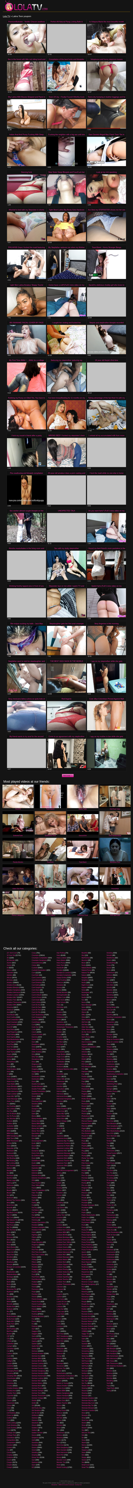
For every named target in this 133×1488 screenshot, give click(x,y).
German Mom (36, 1386)
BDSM (9, 1143)
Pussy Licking (86, 1237)
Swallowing (111, 1071)
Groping (34, 1455)
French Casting (37, 1304)
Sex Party (85, 1378)
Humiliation (61, 1062)
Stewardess (111, 1022)
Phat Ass (85, 1111)
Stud (108, 1054)
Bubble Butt (11, 1306)
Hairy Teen (60, 965)
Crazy (34, 953)
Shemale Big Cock (88, 1403)
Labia (59, 1198)
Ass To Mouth (11, 1114)
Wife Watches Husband (115, 1366)
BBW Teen (10, 1138)
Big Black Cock (12, 1212)
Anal (8, 1012)
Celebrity (10, 1366)
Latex (59, 1210)
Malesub (60, 1353)
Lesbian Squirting (63, 1277)
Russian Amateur (88, 1314)
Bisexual (10, 1237)
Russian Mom (86, 1324)
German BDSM (37, 1361)
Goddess (35, 1428)
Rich (83, 1287)
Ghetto (34, 1400)
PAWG (84, 1059)
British (9, 1302)
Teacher (109, 1114)
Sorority (109, 987)
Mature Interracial (63, 1398)
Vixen (109, 1302)
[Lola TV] (29, 6)
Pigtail (84, 1128)
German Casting (37, 1363)
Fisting (34, 1259)
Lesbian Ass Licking (64, 1230)
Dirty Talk (35, 1057)
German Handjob (38, 1373)
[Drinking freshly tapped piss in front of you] (26, 603)
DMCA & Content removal (66, 1484)
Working (109, 1373)
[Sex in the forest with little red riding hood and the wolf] (26, 76)
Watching (110, 1316)
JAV (58, 1123)
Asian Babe (11, 1084)
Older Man (85, 1027)
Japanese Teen (62, 1163)
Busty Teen (11, 1324)
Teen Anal (110, 1121)
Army (8, 1071)
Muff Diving (85, 958)
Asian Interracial (12, 1091)
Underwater (111, 1255)
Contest (9, 1447)
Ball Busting (11, 1158)
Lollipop (59, 1306)
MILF (58, 1331)
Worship (109, 1378)
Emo (33, 1138)
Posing (84, 1183)
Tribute (109, 1222)
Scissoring (85, 1348)
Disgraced (35, 1064)
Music (84, 963)
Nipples (84, 987)
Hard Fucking (61, 980)
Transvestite (111, 1217)
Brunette (10, 1304)
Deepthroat (36, 1044)
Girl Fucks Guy (37, 1408)
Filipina (34, 1237)
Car (8, 1351)
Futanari (35, 1326)
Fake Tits (35, 1193)
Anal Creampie (12, 1022)
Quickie (84, 1255)
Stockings (110, 1024)
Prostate (84, 1203)
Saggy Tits (85, 1334)
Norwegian (85, 992)
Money (59, 1457)
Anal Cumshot (12, 1024)
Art (8, 1074)
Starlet (109, 1020)
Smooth (109, 955)
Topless (109, 1198)
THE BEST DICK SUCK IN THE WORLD (66, 661)
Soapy (109, 965)
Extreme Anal (36, 1175)
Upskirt (109, 1269)
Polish (84, 1168)
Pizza (83, 1141)
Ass (8, 1104)
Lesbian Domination (64, 1240)
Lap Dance (60, 1208)
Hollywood (60, 1017)
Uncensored (111, 1252)
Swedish (110, 1076)
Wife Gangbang (112, 1351)
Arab (8, 1067)
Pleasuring (85, 1148)
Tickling (109, 1156)
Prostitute (85, 1208)
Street (109, 1044)
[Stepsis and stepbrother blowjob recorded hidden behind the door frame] (106, 339)
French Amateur (37, 1299)
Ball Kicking (11, 1161)
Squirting (110, 1015)
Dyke (33, 1114)
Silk (83, 1435)
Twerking (110, 1242)
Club (8, 1420)
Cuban (34, 965)
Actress (9, 970)
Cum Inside (36, 1000)
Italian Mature (61, 1116)
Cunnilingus (36, 1022)
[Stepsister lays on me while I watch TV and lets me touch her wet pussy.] (66, 603)
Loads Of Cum (62, 1302)
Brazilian (10, 1297)
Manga (59, 1356)
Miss (58, 1430)
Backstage (10, 1156)
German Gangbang (38, 1371)
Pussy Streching (87, 1247)
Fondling (35, 1272)
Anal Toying (11, 1052)
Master (59, 1371)
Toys (108, 1203)
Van (108, 1284)
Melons (59, 1405)
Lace (58, 1200)
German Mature (37, 1383)
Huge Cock (61, 1057)
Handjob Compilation (64, 975)
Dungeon (35, 1109)
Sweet (109, 1079)
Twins (109, 1245)
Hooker (59, 1029)
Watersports (111, 1319)
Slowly (84, 1460)
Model (59, 1440)
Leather (59, 1220)
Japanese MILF (62, 1151)
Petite (84, 1109)
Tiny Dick (110, 1170)
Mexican (60, 1413)
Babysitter (10, 1148)
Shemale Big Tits (88, 1405)
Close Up (10, 1415)
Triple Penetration (113, 1232)
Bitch (8, 1240)
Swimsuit (110, 1086)
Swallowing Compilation (115, 1074)
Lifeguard (60, 1289)
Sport (108, 1005)
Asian (9, 1076)
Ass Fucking (11, 1106)
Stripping (110, 1049)
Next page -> (67, 775)
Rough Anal (86, 1304)
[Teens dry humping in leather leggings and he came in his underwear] (106, 113)
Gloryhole (35, 1423)
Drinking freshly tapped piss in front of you (26, 586)
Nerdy (84, 982)
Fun (33, 1319)
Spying (109, 1012)
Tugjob (109, 1237)
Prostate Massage (88, 1205)
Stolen (109, 1027)
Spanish (109, 992)
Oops (83, 1034)
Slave (84, 1452)
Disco (34, 1062)
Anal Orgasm (11, 1042)
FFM (33, 1180)
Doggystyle (36, 1071)
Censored (10, 1368)
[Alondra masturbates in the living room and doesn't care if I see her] (26, 565)
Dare (33, 1042)
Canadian (10, 1348)
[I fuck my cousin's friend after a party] (26, 452)
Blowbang (10, 1262)
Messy (59, 1408)
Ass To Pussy (11, 1116)
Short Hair (85, 1420)
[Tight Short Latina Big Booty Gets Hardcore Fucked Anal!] (66, 226)
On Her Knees (87, 1032)
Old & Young (86, 1020)
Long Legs (60, 1311)
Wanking (110, 1314)
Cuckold (35, 968)
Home (59, 1020)
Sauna (84, 1341)
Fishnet (34, 1257)
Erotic (34, 1143)
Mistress (59, 1435)
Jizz (58, 1175)
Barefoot (10, 1178)
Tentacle (109, 1141)
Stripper (109, 1047)
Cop (8, 1450)
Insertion (60, 1086)
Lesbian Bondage (63, 1237)
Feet (33, 1215)
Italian (59, 1106)
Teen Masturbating (113, 1131)
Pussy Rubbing (87, 1245)
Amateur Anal (11, 985)
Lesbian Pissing (62, 1269)
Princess (85, 1193)
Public (84, 1212)
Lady (58, 1205)
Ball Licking (11, 1163)
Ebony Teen (36, 1131)
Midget (59, 1415)
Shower (84, 1428)
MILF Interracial (62, 1339)
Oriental (84, 1052)
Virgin (109, 1297)
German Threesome (39, 1395)
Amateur (10, 982)
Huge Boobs (61, 1054)
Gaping (34, 1341)
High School (61, 1002)
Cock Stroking (12, 1425)
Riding (84, 1289)
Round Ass (85, 1306)
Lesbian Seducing (63, 1272)
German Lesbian (38, 1378)
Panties (84, 1076)
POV (83, 1062)
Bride (9, 1299)
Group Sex (35, 1457)
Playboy (84, 1143)
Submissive (111, 1064)
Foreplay (35, 1284)
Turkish (109, 1240)
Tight (108, 1161)
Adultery (10, 975)
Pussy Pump (86, 1242)
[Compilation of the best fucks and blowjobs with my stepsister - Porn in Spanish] (66, 76)
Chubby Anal (11, 1391)
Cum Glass (35, 990)
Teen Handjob (112, 1128)
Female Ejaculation (38, 1222)
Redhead (85, 1267)
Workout (109, 1376)
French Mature (37, 1306)
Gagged (34, 1331)
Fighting (34, 1235)
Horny (59, 1034)
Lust (58, 1329)
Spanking (110, 995)
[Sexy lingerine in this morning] (106, 640)
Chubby (9, 1386)
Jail (58, 1133)
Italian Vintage (62, 1121)
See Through (86, 1358)
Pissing (84, 1138)
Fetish (34, 1232)
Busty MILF (11, 1321)
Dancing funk (26, 172)
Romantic (85, 1299)
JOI (58, 1126)
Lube (58, 1321)
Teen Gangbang (112, 1126)
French (34, 1297)
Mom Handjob (62, 1450)
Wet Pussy (110, 1334)
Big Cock (10, 1217)
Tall (108, 1101)
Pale (83, 1074)
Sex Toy (84, 1383)
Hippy (59, 1005)
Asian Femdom (12, 1089)
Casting (9, 1358)
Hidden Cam (61, 997)
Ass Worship (11, 1118)
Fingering (35, 1245)
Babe (9, 1146)
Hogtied (59, 1012)
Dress (34, 1099)
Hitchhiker (60, 1007)
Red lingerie (66, 699)
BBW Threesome (13, 1141)
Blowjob (9, 1264)
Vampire (109, 1282)
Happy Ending (62, 978)
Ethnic (34, 1148)
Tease (109, 1116)
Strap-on (110, 1037)
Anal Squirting (12, 1049)
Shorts (84, 1423)
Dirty (33, 1054)
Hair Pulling (61, 953)
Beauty (9, 1190)
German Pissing (37, 1388)
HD (33, 1467)
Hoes (58, 1010)
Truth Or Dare (111, 1235)
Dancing (35, 1037)
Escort (34, 1146)
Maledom (60, 1351)
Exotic (34, 1163)
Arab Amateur (11, 1069)
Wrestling (110, 1381)
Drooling (35, 1104)
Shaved (84, 1391)
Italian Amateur (62, 1109)
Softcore (109, 975)
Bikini (9, 1232)
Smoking (110, 953)
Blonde (9, 1259)
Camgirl (9, 1346)
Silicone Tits (86, 1433)
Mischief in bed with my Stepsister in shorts (26, 210)
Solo (108, 980)
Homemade (61, 1024)
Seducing (85, 1356)
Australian (10, 1126)
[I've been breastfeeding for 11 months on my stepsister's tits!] (66, 414)
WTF (108, 1309)
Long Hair (60, 1309)
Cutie (33, 1029)
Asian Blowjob (12, 1086)
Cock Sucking (11, 1428)
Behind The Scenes (14, 1200)
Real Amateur (86, 1259)
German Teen (36, 1393)
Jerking (59, 1173)
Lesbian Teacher (62, 1279)
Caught (9, 1363)
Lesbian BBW (61, 1232)
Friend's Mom (36, 1311)
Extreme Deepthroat (39, 1178)
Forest (34, 1287)
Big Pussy (10, 1225)
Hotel (58, 1047)
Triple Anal (110, 1230)
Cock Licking (11, 1423)
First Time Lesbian (38, 1255)
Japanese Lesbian (63, 1148)
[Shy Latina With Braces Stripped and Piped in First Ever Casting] (26, 113)
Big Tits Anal (11, 1230)
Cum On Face (36, 1007)
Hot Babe (60, 1039)
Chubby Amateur (13, 1388)
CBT (8, 1336)
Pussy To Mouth (87, 1250)
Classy (9, 1405)
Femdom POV (37, 1230)
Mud (83, 955)
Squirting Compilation (114, 1017)
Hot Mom (60, 1042)
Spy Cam (110, 1010)
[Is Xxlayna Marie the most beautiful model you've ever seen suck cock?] (106, 38)
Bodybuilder (11, 1272)
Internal (59, 1091)
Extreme (35, 1173)
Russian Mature (87, 1321)
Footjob (34, 1282)
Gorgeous (35, 1438)
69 (8, 968)
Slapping (85, 1450)
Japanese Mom (62, 1158)
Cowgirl (9, 1467)
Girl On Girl (35, 1413)
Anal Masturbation (13, 1039)
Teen (108, 1118)
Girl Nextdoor (36, 1410)
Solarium (110, 978)
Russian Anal (86, 1316)
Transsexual (111, 1215)
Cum (33, 973)
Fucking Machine (38, 1316)
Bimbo (9, 1235)
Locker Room (61, 1304)
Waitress (110, 1311)
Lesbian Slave (62, 1274)
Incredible (60, 1074)
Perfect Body (86, 1099)
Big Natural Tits (12, 1220)
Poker (84, 1161)
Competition (11, 1440)
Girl (33, 1405)
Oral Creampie (87, 1042)
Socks (109, 970)
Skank (84, 1442)
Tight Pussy (111, 1163)
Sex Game (85, 1376)
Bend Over (10, 1205)
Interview (60, 1101)
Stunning (110, 1059)
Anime (9, 1059)
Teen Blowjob (111, 1123)
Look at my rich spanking (106, 172)
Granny (34, 1447)
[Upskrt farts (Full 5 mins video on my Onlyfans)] (106, 603)
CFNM (9, 1341)
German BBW (36, 1358)
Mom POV (60, 1455)
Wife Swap (110, 1361)
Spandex (110, 990)
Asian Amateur (12, 1079)
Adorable (10, 973)
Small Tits (85, 1467)
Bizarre (9, 1242)
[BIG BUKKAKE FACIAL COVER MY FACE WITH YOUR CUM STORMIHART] (26, 339)
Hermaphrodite (62, 995)
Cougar (9, 1462)
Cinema (9, 1398)
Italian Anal (60, 1111)
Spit (108, 1002)
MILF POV (60, 1341)
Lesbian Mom (61, 1262)
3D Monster (11, 960)
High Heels (61, 1000)
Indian (59, 1076)
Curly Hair (35, 1027)
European (35, 1151)
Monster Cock (61, 1460)
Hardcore (60, 982)
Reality (84, 1264)
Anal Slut (10, 1047)
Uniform (109, 1262)
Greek (34, 1450)
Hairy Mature (61, 960)
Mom (58, 1442)
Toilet (108, 1190)
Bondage (10, 1277)
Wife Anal (110, 1346)
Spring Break (111, 1007)
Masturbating (61, 1373)
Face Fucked (36, 1183)
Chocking (10, 1383)
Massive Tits (61, 1368)
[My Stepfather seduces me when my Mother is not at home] (66, 264)
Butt (8, 1326)
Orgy (83, 1049)
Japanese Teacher (63, 1161)
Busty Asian (11, 1319)
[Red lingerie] (66, 715)
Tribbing (109, 1220)
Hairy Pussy (61, 963)
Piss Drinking (86, 1133)
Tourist (109, 1200)
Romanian (85, 1297)
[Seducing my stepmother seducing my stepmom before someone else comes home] (66, 377)
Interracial (60, 1094)
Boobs (9, 1279)
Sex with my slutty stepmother (66, 548)
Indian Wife (61, 1079)
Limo (58, 1292)
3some (9, 963)
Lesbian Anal (61, 1227)
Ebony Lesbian (37, 1126)
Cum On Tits (36, 1012)
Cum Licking (36, 1002)
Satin (83, 1339)
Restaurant (85, 1274)
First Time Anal (37, 1252)
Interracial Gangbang (64, 1099)
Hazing (59, 987)
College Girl (11, 1433)
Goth (33, 1440)
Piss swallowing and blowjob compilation (26, 473)
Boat (8, 1269)
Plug (83, 1151)
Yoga (108, 1386)
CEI (8, 1339)
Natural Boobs (87, 968)
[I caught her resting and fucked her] (66, 339)
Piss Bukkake (86, 1131)
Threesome (111, 1151)
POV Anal (85, 1064)
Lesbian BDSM (62, 1235)
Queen (84, 1252)
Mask (58, 1361)
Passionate (85, 1089)
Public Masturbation (89, 1215)
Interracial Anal (62, 1096)
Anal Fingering (12, 1032)
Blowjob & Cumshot (14, 1267)
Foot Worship (36, 1279)
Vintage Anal (111, 1294)
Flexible (34, 1267)
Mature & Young (62, 1383)
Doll (33, 1074)
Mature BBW (61, 1391)
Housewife (60, 1052)
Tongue (109, 1193)
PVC (83, 1069)
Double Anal (36, 1084)
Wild (108, 1368)
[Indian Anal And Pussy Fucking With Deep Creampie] (26, 151)
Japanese (60, 1136)
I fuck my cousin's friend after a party (26, 435)
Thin (108, 1146)
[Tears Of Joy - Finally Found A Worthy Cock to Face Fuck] (66, 113)
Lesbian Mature (62, 1259)
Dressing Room (37, 1101)
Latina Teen (61, 1215)
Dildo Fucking (36, 1049)
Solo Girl (110, 982)
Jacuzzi (59, 1131)
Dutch (34, 1111)
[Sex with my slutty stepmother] (66, 565)
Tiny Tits (109, 1173)
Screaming (85, 1351)
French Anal (36, 1302)
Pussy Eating (86, 1232)
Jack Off (59, 1128)
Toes (108, 1188)
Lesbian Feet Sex (63, 1245)
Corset (9, 1452)
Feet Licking (36, 1217)
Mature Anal (61, 1388)
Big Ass (9, 1210)
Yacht (108, 1383)
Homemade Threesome (65, 1027)
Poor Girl (85, 1175)
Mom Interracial (62, 1452)
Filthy (33, 1240)
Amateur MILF (12, 997)
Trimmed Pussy (112, 1227)
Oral (83, 1039)
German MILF (36, 1381)
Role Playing (86, 1294)
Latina (59, 1212)
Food (33, 1274)
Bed (8, 1195)
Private (84, 1198)
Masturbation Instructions (65, 1376)
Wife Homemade (112, 1356)
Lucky (59, 1324)
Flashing (35, 1264)
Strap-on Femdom (113, 1039)
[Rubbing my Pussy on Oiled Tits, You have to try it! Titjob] (26, 414)
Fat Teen (35, 1212)
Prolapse (85, 1200)
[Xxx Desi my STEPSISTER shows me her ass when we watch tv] (106, 226)
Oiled (83, 1017)
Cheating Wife (12, 1376)
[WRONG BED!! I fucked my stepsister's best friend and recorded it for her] (66, 452)
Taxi (108, 1111)
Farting (34, 1203)
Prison (84, 1195)
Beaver (9, 1193)
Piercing (84, 1126)
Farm (33, 1200)
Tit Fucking (110, 1175)
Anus (8, 1064)
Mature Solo (61, 1400)
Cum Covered (37, 978)
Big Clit (9, 1215)
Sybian (109, 1094)
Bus (8, 1311)
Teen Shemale (112, 1136)
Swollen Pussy (112, 1091)
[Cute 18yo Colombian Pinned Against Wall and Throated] (106, 715)
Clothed (9, 1418)
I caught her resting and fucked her (66, 323)
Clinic (9, 1408)
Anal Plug (10, 1044)
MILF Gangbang (62, 1336)
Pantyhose (85, 1079)
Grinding (35, 1452)
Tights (109, 1165)
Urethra (109, 1272)
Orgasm (84, 1044)
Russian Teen (86, 1329)
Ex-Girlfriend (36, 1156)
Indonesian (61, 1081)
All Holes (10, 980)
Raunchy (85, 1257)
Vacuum (109, 1279)
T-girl (108, 1096)
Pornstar (85, 1178)
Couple (9, 1465)
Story (108, 1032)
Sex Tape (85, 1381)
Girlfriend (35, 1415)
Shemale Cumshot (88, 1410)
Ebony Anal (36, 1121)
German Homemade (39, 1376)
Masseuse (60, 1366)
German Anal (36, 1356)
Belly (8, 1203)
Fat (33, 1205)
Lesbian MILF (61, 1255)
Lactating (60, 1203)
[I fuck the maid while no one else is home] (106, 490)
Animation (10, 1057)
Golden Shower (37, 1433)
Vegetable (110, 1287)
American (10, 1010)
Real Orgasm (86, 1262)
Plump (84, 1156)
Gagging (35, 1334)
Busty (9, 1314)
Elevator (35, 1136)
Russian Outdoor (88, 1326)
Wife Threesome (112, 1363)
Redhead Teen (87, 1269)
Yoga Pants (111, 1388)
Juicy (58, 1180)
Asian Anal (10, 1081)
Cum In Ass (36, 992)
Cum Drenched (37, 980)
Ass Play (10, 1111)
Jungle (59, 1183)
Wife (108, 1344)
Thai (108, 1143)
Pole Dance (86, 1163)
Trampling (110, 1210)
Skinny (84, 1445)
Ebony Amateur (37, 1118)
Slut (83, 1462)
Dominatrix (35, 1079)
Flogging (35, 1269)
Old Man (85, 1024)
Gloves (34, 1425)
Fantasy (34, 1198)
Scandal (84, 1344)
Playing (84, 1146)
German (34, 1351)
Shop (83, 1418)
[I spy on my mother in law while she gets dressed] (106, 753)
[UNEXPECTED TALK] (66, 527)
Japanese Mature (63, 1156)
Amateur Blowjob (13, 987)
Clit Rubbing (11, 1413)
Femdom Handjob (38, 1227)
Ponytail (84, 1170)
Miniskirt (59, 1425)
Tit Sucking (110, 1180)
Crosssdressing (37, 963)
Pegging (85, 1094)
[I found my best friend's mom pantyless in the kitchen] (106, 565)
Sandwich (85, 1336)
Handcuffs (60, 968)
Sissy (83, 1440)
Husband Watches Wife (65, 1069)
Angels (9, 1054)
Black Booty (11, 1247)
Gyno (33, 1465)
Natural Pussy (86, 970)
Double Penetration (38, 1091)
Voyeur (109, 1306)
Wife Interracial (112, 1358)
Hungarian (60, 1064)
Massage (60, 1363)
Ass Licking (11, 1109)
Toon (108, 1195)
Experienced (36, 1165)
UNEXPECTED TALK (66, 511)
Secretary (85, 1353)
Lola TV (6, 16)
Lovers (59, 1319)
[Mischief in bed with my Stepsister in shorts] (26, 226)
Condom (10, 1445)
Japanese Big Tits (63, 1141)
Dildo (33, 1047)
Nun (83, 1000)
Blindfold (10, 1257)
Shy (83, 1430)
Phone (84, 1114)
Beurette (10, 1208)
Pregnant (85, 1188)
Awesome (10, 1128)
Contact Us (78, 1484)
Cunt (33, 1024)
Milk (58, 1423)
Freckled (35, 1294)
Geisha (34, 1348)
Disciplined (36, 1059)
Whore (109, 1341)
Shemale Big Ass (88, 1400)
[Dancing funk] (26, 189)
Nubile (84, 995)
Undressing (111, 1259)
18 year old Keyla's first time (106, 360)
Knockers (60, 1193)
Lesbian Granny (62, 1247)
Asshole (9, 1121)
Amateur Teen (12, 1000)
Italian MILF (61, 1114)
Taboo (109, 1099)
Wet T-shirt (110, 1336)
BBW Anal (10, 1133)
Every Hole (35, 1153)
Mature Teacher (62, 1403)
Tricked (109, 1225)
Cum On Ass (36, 1005)
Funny (34, 1321)
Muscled (85, 960)
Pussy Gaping (86, 1235)
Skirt (83, 1447)
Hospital (59, 1037)
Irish (58, 1104)
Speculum (110, 997)
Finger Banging (37, 1242)
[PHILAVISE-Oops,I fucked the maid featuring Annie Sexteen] (26, 264)
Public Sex (85, 1217)
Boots (9, 1282)
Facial (34, 1188)
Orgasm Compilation (89, 1047)
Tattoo (109, 1109)
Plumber (85, 1153)
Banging (10, 1170)
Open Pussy (86, 1037)
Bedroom (10, 1198)
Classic (9, 1400)
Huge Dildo (61, 1059)
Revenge (85, 1279)
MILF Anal (60, 1334)
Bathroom (10, 1185)
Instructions (61, 1089)
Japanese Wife (62, 1165)
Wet (108, 1331)
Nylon (84, 1007)
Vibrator (109, 1289)
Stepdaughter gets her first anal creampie (66, 623)
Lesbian (59, 1225)
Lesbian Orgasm (62, 1264)
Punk (83, 1225)
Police (84, 1165)
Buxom (9, 1334)
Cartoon (9, 1353)
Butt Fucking (11, 1329)
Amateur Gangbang (14, 990)
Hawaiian (60, 985)
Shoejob (85, 1415)
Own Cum (85, 1057)
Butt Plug (10, 1331)
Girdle (34, 1403)
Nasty (84, 965)
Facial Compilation (38, 1190)
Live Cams (60, 1299)
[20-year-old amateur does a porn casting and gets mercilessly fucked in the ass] (66, 490)
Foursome (35, 1289)
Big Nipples (11, 1222)
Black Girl (10, 1252)
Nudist (84, 997)
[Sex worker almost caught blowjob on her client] (26, 527)
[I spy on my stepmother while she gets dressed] (106, 678)
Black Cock (11, 1250)
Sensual (84, 1371)
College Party (11, 1435)
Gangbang (35, 1339)
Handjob (60, 970)
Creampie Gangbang (39, 960)
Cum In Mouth (37, 995)
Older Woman (86, 1029)
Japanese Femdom (63, 1143)
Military (59, 1420)
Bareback (10, 1175)
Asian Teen (11, 1101)
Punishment (86, 1222)
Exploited (35, 1168)
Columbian (11, 1438)
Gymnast (35, 1462)
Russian (84, 1311)
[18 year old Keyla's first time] (106, 377)
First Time (35, 1250)
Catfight (9, 1361)
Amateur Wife (11, 1005)
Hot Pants (60, 1044)
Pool (83, 1173)
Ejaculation (36, 1133)
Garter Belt (35, 1346)
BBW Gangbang (12, 1136)
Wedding (110, 1326)
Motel (59, 1465)
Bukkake (10, 1309)
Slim (83, 1455)
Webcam (110, 1324)
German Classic (37, 1366)
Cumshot (35, 1020)
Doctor (34, 1067)
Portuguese (86, 1180)
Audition (10, 1123)
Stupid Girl (110, 1062)
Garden (34, 1344)
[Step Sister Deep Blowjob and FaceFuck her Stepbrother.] (66, 189)
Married (59, 1358)
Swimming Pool (112, 1084)
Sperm (109, 1000)
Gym (33, 1460)
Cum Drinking (36, 982)
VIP (108, 1274)
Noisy (84, 990)
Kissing (59, 1188)
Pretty (84, 1190)
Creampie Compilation (40, 958)
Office (84, 1015)
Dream (34, 1096)
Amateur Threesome (14, 1002)
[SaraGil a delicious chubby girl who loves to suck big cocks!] (106, 302)
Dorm (34, 1081)
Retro (83, 1277)
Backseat (10, 1153)
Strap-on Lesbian (113, 1042)
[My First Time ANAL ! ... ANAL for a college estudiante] (26, 377)
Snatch (109, 960)
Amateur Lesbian (13, 995)
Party (83, 1086)
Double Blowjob (37, 1086)
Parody (84, 1084)
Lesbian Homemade (64, 1250)
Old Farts (85, 1022)
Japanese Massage (64, 1153)
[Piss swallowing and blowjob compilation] (26, 490)
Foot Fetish (35, 1277)
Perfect (84, 1096)
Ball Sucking (11, 1165)
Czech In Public (37, 1034)
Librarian (60, 1287)
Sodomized (111, 973)
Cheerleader (11, 1378)
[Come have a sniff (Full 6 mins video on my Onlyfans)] (66, 302)
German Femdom (38, 1368)
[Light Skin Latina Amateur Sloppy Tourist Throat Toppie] (26, 302)
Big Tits (9, 1227)
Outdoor (84, 1054)
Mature (59, 1381)
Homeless (60, 1022)
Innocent (60, 1084)
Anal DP (10, 1027)
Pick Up (84, 1118)
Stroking (109, 1052)
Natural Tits (86, 973)
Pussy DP (85, 1230)
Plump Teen (86, 1158)
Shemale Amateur (88, 1398)
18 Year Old (11, 955)
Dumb (34, 1106)
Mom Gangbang (62, 1447)
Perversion (85, 1104)
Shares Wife (86, 1386)
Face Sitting (36, 1185)
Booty (9, 1284)
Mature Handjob (62, 1395)
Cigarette (10, 1395)
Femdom (35, 1225)
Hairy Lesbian (61, 958)
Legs (58, 1222)
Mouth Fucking (62, 1467)
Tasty (108, 1106)
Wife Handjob (111, 1353)
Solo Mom (110, 985)
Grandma (35, 1442)
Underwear (110, 1257)
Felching (35, 1220)
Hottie (59, 1049)
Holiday (59, 1015)
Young (109, 1391)
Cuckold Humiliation (39, 970)
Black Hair (10, 1255)
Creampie (35, 955)
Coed (9, 1430)
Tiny (108, 1168)
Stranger (110, 1034)
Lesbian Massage (63, 1257)
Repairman (85, 1272)
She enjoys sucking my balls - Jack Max (26, 623)
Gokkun (34, 1430)
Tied (108, 1158)
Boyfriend (10, 1292)
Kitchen (59, 1190)
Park (83, 1081)
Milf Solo (60, 1418)
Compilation (11, 1442)
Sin (83, 1438)
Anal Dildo (10, 1029)
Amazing (10, 1007)
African (9, 978)
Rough (84, 1302)
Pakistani (85, 1071)
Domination (36, 1076)
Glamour (35, 1418)
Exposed (35, 1170)
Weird (109, 1329)
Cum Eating (36, 985)
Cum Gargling (37, 987)
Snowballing (111, 963)
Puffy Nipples (86, 1220)
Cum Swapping (37, 1017)
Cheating (10, 1373)
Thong (109, 1148)
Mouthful (85, 953)
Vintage (109, 1292)
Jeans (59, 1168)
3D (8, 958)
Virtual (109, 1299)
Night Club (85, 985)
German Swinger (38, 1391)
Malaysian (60, 1348)
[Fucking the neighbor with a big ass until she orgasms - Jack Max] (66, 151)
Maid (58, 1346)
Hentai (59, 990)
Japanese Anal (62, 1138)
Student (109, 1057)
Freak (34, 1292)
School (84, 1346)
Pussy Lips (85, 1240)
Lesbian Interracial (63, 1252)
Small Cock (86, 1465)
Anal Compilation (13, 1020)
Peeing (84, 1091)
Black (9, 1245)
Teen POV (110, 1133)
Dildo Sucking (37, 1052)
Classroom (10, 1403)
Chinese (10, 1381)
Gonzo (34, 1435)
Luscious (60, 1326)
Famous (34, 1195)
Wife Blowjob (111, 1348)
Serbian (84, 1373)
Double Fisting (37, 1089)
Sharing (84, 1388)
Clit (8, 1410)
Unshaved (110, 1267)
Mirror (59, 1428)
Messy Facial (61, 1410)
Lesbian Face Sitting (64, 1242)
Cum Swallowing (38, 1015)
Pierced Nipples (87, 1121)
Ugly (108, 1247)
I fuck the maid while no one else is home (107, 473)
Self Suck (85, 1368)
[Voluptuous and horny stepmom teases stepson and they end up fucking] (106, 76)
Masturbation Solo (63, 1378)
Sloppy (84, 1457)
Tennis (109, 1138)
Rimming (85, 1292)
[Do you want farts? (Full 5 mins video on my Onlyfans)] (106, 527)
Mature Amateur (62, 1386)
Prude (84, 1210)
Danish (34, 1039)
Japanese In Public (63, 1146)
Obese (84, 1012)
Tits (108, 1185)
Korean (59, 1195)
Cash (9, 1356)
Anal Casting (11, 1017)
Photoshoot (86, 1116)
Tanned (109, 1104)
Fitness (34, 1262)
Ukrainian (110, 1250)
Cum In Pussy (36, 997)
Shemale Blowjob (88, 1408)
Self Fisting (85, 1363)
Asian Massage (12, 1099)
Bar (8, 1173)
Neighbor (85, 980)
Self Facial (85, 1361)
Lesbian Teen (61, 1282)
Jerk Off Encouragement (65, 1170)
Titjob (108, 1183)
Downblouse (36, 1094)
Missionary (60, 1433)
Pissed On (85, 1136)
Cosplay (10, 1455)
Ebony (34, 1116)
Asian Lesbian (12, 1094)
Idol (58, 1071)
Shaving (84, 1393)
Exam (34, 1158)
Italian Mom (61, 1118)
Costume (10, 1457)
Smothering (111, 958)
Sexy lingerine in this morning (106, 623)
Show (84, 1425)
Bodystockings (12, 1274)
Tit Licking (110, 1178)
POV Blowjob (86, 1067)
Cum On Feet (36, 1010)
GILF (33, 1329)
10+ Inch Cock (12, 953)
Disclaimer (54, 1484)
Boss (8, 1287)
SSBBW (84, 1331)
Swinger (109, 1089)
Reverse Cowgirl (87, 1282)
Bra (8, 1294)
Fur (33, 1324)
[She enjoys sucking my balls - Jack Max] (26, 640)
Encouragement (37, 1141)
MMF (58, 1344)
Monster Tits (61, 1462)
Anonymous (11, 1062)
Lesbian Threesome (64, 1284)
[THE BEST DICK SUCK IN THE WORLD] (66, 678)
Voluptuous (110, 1304)
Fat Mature (35, 1210)
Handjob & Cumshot (64, 973)
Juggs (59, 1178)
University (110, 1264)
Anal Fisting (11, 1034)
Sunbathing (111, 1067)
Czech (34, 1032)
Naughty (85, 978)
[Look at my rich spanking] (106, 189)
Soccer (109, 968)
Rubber (84, 1309)
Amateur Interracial (13, 992)
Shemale (85, 1395)
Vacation (110, 1277)
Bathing (9, 1183)
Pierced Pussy (87, 1123)
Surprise (109, 1069)
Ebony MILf (36, 1128)
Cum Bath (35, 975)
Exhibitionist (36, 1161)
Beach (9, 1188)
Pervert (84, 1106)
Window (109, 1371)
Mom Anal (60, 1445)
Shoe (83, 1413)
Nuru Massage (87, 1005)
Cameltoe (10, 1344)
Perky (84, 1101)
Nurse (84, 1002)
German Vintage (37, 1398)
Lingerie (59, 1294)
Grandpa (35, 1445)
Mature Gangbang (63, 1393)
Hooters (59, 1032)
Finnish (34, 1247)
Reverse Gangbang (88, 1284)
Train (108, 1208)
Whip (108, 1339)
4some (9, 965)
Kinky (59, 1185)
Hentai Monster (62, 992)
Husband (60, 1067)
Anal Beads (11, 1015)
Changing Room (12, 1371)
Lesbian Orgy (61, 1267)
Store (108, 1029)
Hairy (58, 955)
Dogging (35, 1069)
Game (34, 1336)
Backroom (10, 1151)
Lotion (59, 1316)
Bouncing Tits (11, 1289)
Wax (108, 1321)
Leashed (60, 1217)
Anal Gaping (11, 1037)
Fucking (34, 1314)
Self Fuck (85, 1366)
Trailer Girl (110, 1205)
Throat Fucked (112, 1153)
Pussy (84, 1227)
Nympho (85, 1010)
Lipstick (59, 1297)
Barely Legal (11, 1180)
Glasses (34, 1420)
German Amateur (38, 1353)
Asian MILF (11, 1096)
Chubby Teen (11, 1393)
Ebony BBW (36, 1123)
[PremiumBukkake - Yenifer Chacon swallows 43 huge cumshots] (26, 38)
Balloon (9, 1168)
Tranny (109, 1212)
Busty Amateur (12, 1316)
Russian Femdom (88, 1319)
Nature (84, 975)
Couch (9, 1460)
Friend (34, 1309)
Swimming (110, 1081)
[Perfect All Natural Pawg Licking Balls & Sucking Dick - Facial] (66, 38)
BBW (8, 1131)
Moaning (60, 1438)
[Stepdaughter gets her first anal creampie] (66, 640)
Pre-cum (85, 1185)
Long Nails (60, 1314)
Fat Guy (34, 1208)
